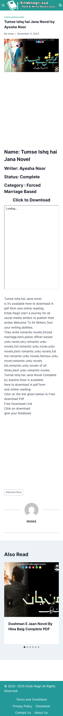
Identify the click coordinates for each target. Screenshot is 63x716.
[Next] (53, 603)
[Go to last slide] (10, 603)
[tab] (24, 647)
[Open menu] (3, 5)
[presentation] (31, 589)
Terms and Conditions (31, 699)
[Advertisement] (31, 109)
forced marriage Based (14, 17)
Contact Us (23, 712)
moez (31, 521)
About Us (41, 712)
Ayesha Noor (14, 492)
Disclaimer (43, 706)
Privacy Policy (22, 706)
